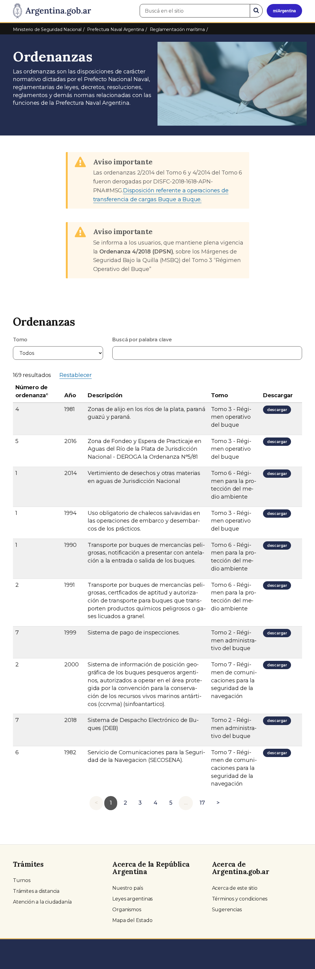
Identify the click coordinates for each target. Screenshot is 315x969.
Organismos (126, 909)
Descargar (278, 395)
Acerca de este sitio (234, 888)
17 (202, 802)
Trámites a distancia (36, 891)
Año (70, 395)
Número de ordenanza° (31, 391)
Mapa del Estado (132, 920)
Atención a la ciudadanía (42, 902)
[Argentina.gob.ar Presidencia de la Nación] (52, 11)
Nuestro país (127, 888)
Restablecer (75, 375)
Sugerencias (227, 909)
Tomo (20, 340)
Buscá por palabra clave (142, 340)
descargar (278, 410)
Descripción (105, 395)
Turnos (21, 880)
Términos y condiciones (240, 899)
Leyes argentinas (132, 899)
